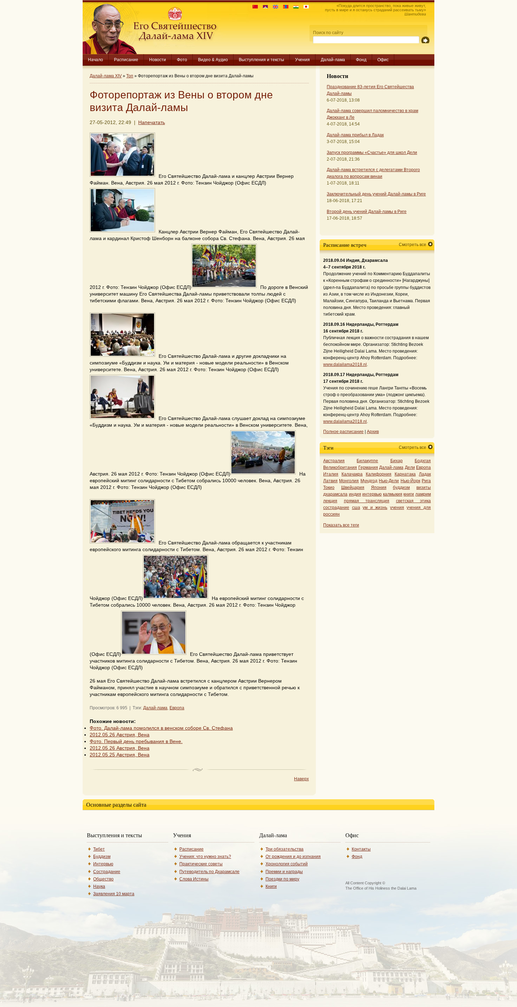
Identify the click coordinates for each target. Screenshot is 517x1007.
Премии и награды (284, 872)
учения (397, 507)
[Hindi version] (294, 6)
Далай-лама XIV (106, 76)
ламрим (423, 494)
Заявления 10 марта (113, 894)
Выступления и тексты (261, 59)
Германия (368, 467)
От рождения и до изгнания (293, 856)
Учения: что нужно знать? (205, 856)
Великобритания (340, 467)
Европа (177, 708)
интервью (372, 494)
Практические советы (201, 864)
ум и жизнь (375, 507)
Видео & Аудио (213, 59)
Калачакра (352, 474)
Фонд (361, 59)
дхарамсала (335, 494)
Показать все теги (341, 525)
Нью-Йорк (410, 481)
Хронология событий (287, 864)
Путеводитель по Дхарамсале (209, 872)
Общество (103, 879)
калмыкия (392, 494)
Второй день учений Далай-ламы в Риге (367, 211)
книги (408, 494)
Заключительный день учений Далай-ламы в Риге (376, 194)
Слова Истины (194, 879)
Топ (129, 76)
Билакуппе (367, 461)
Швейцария (352, 487)
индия (355, 494)
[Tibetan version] (263, 6)
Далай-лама (333, 59)
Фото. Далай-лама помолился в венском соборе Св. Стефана (161, 728)
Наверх (301, 779)
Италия (330, 474)
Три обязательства (285, 849)
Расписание (126, 59)
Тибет (99, 849)
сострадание (336, 507)
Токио (328, 487)
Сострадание (106, 872)
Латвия (330, 481)
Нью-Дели (389, 481)
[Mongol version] (284, 6)
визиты (423, 487)
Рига (426, 481)
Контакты (361, 849)
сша (356, 507)
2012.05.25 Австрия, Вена (119, 754)
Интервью (103, 864)
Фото (182, 59)
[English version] (273, 6)
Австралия (334, 461)
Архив (373, 432)
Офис (383, 59)
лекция (330, 501)
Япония (379, 487)
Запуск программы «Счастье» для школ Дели (372, 152)
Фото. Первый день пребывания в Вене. (136, 741)
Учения (302, 59)
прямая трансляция (367, 501)
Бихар (396, 461)
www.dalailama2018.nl (345, 364)
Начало (95, 59)
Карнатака (405, 474)
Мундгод (368, 481)
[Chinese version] (253, 6)
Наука (99, 886)
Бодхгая (423, 461)
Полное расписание (343, 432)
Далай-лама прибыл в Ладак (355, 135)
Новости (157, 59)
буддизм (401, 487)
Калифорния (378, 474)
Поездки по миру (282, 879)
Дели (410, 467)
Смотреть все (412, 245)
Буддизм (101, 856)
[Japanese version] (304, 6)
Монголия (349, 481)
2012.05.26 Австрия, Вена (119, 734)
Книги (271, 886)
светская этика (413, 501)
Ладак (425, 474)
